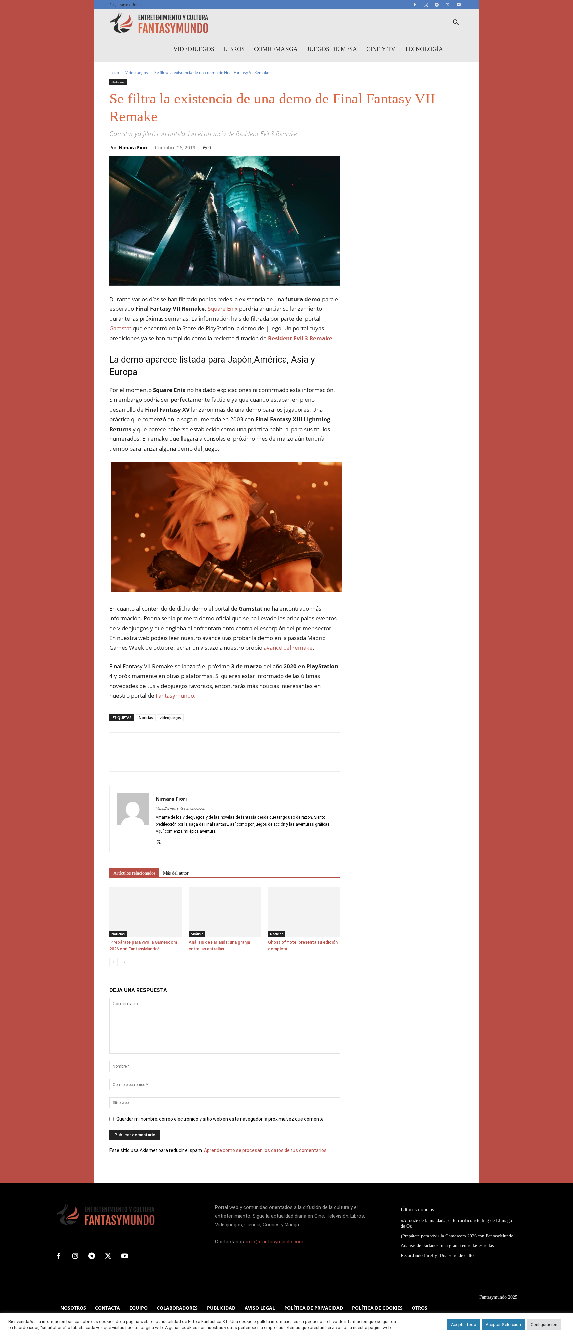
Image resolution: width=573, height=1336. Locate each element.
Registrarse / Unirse (125, 4)
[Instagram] (426, 4)
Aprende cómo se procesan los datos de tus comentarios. (266, 1150)
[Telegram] (437, 4)
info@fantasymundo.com (274, 1242)
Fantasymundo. (176, 695)
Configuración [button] (544, 1324)
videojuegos (170, 717)
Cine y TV (380, 49)
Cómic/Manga (276, 49)
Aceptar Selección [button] (503, 1324)
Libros (234, 49)
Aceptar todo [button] (463, 1324)
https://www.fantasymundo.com (181, 808)
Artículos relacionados (134, 873)
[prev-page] (113, 962)
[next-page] (124, 962)
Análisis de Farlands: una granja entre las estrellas (447, 1245)
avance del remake (287, 647)
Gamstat (120, 328)
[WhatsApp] (161, 758)
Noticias (118, 82)
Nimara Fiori (133, 147)
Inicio (114, 72)
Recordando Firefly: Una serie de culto (437, 1255)
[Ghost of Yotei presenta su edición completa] (304, 912)
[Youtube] (459, 4)
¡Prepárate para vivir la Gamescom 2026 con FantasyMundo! (458, 1236)
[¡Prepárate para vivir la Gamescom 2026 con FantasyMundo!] (145, 912)
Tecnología (424, 49)
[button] (456, 23)
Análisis (197, 933)
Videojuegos (193, 49)
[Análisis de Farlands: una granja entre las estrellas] (225, 912)
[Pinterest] (146, 758)
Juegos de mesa (332, 49)
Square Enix (223, 308)
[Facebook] (415, 4)
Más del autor (176, 873)
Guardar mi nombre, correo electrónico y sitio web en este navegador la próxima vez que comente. (220, 1119)
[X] (448, 4)
